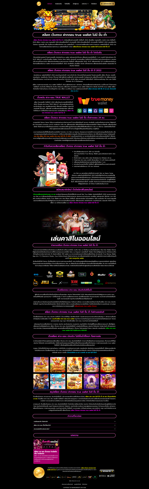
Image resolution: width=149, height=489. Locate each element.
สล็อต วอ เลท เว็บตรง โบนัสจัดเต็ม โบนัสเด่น (45, 452)
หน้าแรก (49, 4)
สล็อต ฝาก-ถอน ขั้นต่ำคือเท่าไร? (42, 425)
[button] (74, 421)
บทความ (84, 4)
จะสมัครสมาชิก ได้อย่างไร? (41, 421)
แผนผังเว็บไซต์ (77, 484)
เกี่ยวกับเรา (84, 484)
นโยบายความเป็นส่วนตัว (67, 484)
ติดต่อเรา (94, 4)
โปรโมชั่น (67, 4)
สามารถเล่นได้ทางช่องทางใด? (41, 429)
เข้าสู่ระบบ (76, 4)
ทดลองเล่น (58, 4)
